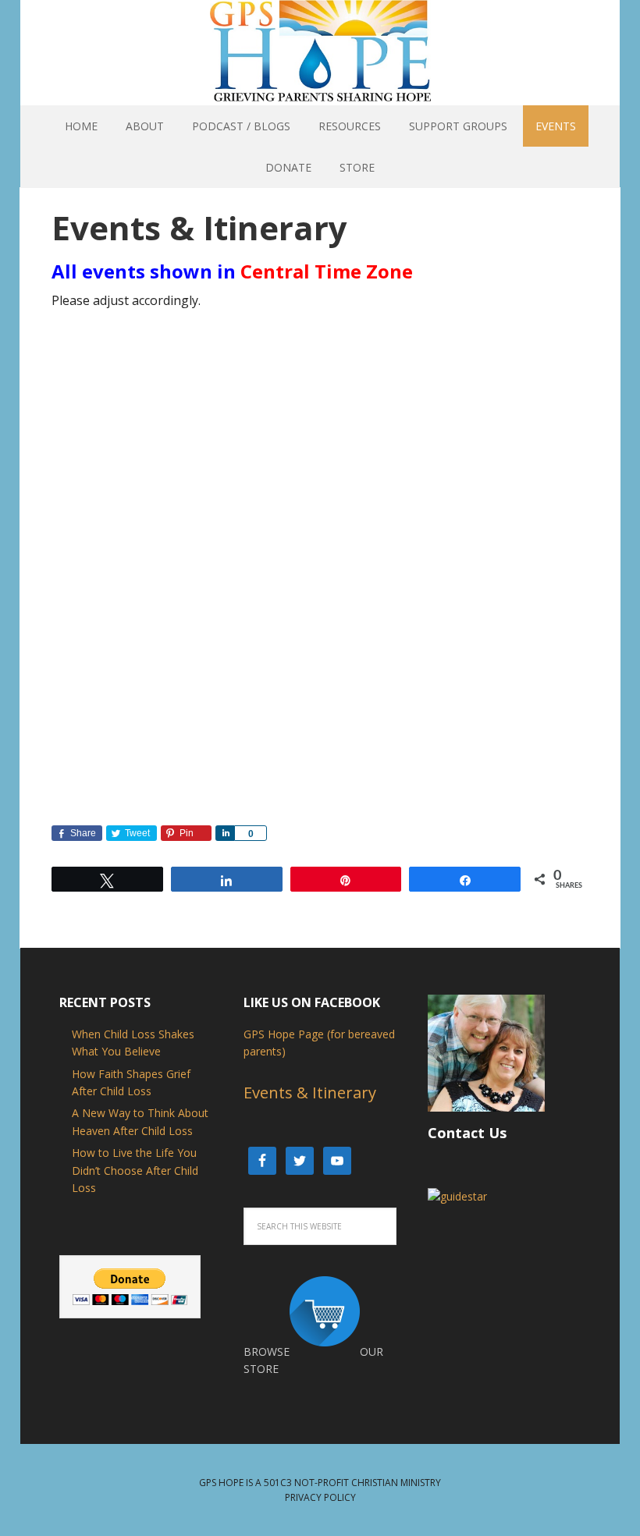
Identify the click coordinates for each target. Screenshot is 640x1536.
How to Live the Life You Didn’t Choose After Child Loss (135, 1170)
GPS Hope (320, 18)
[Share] (224, 833)
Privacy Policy (320, 1497)
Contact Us (467, 1132)
